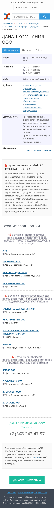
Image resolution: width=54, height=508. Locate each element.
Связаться (11, 492)
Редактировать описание (39, 150)
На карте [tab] (26, 50)
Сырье (19, 23)
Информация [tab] (11, 50)
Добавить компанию (27, 480)
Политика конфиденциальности (32, 492)
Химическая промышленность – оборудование (32, 107)
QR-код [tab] (39, 50)
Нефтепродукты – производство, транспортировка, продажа (36, 88)
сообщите (35, 457)
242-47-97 (27, 433)
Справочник (7, 23)
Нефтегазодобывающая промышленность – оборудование (35, 98)
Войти (34, 7)
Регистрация (21, 7)
